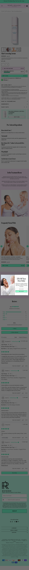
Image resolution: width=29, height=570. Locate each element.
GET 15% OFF (21, 291)
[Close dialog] (27, 275)
